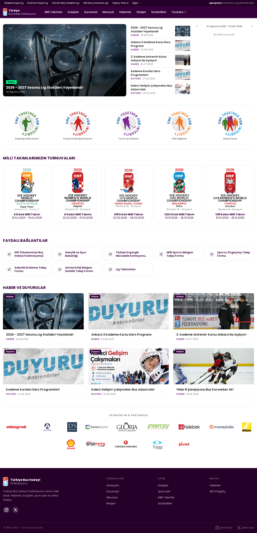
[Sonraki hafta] (251, 26)
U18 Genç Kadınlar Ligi (95, 3)
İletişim (141, 12)
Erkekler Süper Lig (14, 3)
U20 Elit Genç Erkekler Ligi (65, 3)
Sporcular (164, 491)
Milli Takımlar (53, 12)
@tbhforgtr (226, 527)
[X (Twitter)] (15, 509)
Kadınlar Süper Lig (37, 3)
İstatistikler (159, 12)
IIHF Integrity (218, 491)
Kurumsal (90, 12)
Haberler (125, 12)
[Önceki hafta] (197, 26)
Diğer (135, 3)
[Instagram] (6, 509)
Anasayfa (112, 485)
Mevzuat (108, 12)
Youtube (177, 12)
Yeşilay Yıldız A (120, 3)
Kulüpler (73, 12)
